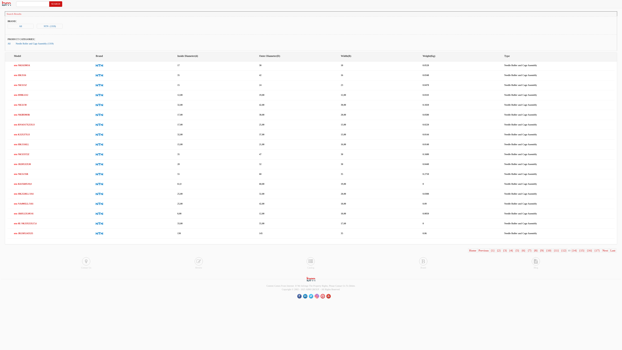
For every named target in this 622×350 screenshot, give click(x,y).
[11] (556, 250)
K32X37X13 (22, 134)
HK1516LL (21, 144)
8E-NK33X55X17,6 (25, 223)
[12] (563, 250)
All (20, 26)
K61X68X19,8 (23, 184)
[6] (523, 250)
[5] (517, 250)
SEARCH (55, 4)
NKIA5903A (22, 65)
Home (472, 250)
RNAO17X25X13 (24, 124)
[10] (548, 250)
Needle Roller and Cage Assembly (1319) (35, 44)
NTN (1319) (50, 26)
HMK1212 (21, 95)
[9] (542, 250)
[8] (535, 250)
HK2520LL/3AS (24, 194)
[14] (574, 250)
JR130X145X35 (23, 233)
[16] (589, 250)
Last (612, 250)
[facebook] (300, 296)
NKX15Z (20, 85)
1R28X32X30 (22, 164)
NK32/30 (20, 105)
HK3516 (20, 75)
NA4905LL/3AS (23, 204)
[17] (597, 250)
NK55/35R (21, 174)
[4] (511, 250)
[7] (529, 250)
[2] (499, 250)
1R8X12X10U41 (24, 213)
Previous (483, 250)
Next (605, 250)
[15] (581, 250)
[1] (492, 250)
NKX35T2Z (21, 154)
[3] (505, 250)
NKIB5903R (22, 115)
